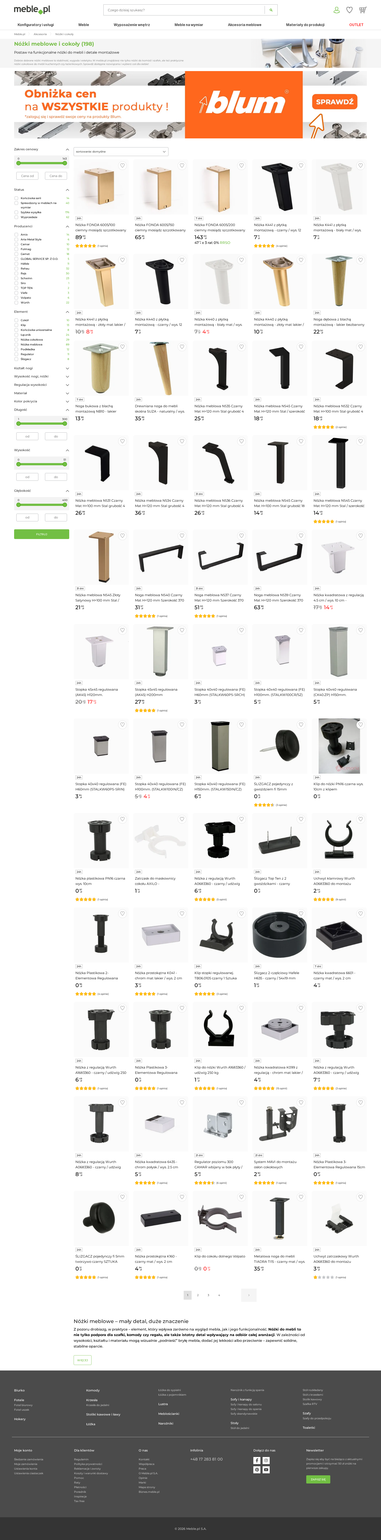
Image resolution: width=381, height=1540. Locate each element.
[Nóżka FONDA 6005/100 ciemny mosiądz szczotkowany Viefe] (101, 187)
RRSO (225, 243)
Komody (93, 1390)
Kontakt (144, 1459)
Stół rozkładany (313, 1390)
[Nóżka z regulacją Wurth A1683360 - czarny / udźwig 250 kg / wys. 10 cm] (101, 1029)
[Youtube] (266, 1469)
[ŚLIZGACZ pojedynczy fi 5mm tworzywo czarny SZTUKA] (101, 1218)
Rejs (45, 273)
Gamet (45, 254)
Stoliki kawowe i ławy (103, 1414)
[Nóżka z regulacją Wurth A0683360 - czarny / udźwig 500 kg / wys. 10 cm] (220, 840)
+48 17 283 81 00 (206, 1459)
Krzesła (91, 1400)
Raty (77, 1482)
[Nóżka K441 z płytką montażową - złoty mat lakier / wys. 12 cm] (101, 281)
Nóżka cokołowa (45, 339)
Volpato (45, 297)
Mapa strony (147, 1487)
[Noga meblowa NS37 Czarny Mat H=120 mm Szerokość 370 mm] (220, 557)
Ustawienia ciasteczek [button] (28, 1473)
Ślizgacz (45, 359)
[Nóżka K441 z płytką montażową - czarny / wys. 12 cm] (279, 187)
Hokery (20, 1419)
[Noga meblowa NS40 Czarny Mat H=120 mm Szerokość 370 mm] (160, 557)
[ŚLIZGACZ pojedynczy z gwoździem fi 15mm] (279, 746)
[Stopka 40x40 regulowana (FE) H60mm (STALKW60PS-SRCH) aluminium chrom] (220, 651)
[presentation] (20, 104)
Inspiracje (80, 1496)
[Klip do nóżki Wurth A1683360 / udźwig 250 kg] (220, 1029)
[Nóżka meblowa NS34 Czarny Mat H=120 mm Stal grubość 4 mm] (160, 462)
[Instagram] (266, 1460)
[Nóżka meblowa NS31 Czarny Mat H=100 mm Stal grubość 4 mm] (101, 462)
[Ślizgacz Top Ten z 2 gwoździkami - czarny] (279, 840)
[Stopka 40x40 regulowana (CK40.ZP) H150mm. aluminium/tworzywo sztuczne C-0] (339, 651)
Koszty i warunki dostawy (91, 1473)
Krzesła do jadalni (97, 1405)
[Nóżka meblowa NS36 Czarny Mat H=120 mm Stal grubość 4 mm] (220, 462)
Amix (45, 234)
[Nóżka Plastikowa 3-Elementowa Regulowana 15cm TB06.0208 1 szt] (339, 1124)
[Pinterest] (256, 1469)
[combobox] (121, 151)
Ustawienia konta (25, 1468)
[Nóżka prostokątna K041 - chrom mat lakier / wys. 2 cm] (160, 935)
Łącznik (45, 334)
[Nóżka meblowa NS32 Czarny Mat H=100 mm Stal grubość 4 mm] (339, 368)
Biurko (19, 1390)
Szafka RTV (310, 1404)
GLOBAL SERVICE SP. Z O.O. (45, 258)
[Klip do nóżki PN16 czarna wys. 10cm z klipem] (339, 746)
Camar (45, 244)
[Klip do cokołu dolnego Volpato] (220, 1218)
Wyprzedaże (45, 217)
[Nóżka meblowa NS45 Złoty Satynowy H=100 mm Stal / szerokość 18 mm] (101, 557)
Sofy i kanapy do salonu (246, 1404)
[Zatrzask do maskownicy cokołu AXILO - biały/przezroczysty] (160, 840)
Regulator (45, 354)
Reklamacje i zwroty (87, 1468)
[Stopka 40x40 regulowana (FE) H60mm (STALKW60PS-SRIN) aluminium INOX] (101, 746)
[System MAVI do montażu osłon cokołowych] (279, 1124)
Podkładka (45, 349)
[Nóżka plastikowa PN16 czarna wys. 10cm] (101, 840)
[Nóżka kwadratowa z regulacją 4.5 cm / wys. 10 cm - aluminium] (339, 557)
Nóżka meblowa (45, 344)
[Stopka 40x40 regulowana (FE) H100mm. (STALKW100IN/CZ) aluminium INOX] (160, 746)
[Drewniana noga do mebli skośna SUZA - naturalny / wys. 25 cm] (160, 368)
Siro (45, 283)
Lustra (163, 1404)
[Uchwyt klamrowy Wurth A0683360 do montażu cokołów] (339, 840)
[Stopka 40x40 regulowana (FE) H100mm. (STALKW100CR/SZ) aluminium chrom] (279, 651)
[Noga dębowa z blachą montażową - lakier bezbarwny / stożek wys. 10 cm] (339, 281)
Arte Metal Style (45, 239)
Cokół (45, 320)
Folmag (45, 249)
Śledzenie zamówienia (28, 1459)
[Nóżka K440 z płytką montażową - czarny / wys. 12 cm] (160, 281)
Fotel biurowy (23, 1405)
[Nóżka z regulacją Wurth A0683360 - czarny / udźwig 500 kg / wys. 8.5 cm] (339, 1029)
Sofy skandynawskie (244, 1413)
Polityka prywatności (88, 1464)
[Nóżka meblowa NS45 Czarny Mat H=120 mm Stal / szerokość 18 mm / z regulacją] (279, 368)
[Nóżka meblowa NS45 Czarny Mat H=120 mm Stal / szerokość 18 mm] (339, 462)
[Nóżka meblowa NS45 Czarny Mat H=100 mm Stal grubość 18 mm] (279, 462)
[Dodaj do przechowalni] (122, 166)
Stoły (235, 1423)
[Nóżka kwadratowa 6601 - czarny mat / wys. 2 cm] (339, 935)
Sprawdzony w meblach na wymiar (45, 205)
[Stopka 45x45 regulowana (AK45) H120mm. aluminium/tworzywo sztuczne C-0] (101, 651)
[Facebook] (256, 1460)
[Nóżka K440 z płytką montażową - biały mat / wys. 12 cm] (220, 281)
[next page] (249, 1295)
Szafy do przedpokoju (317, 1418)
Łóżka (90, 1424)
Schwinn (45, 278)
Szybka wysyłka (45, 212)
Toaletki (309, 1428)
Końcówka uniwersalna (45, 330)
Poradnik (80, 1491)
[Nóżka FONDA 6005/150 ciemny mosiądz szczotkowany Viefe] (160, 187)
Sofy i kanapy (241, 1399)
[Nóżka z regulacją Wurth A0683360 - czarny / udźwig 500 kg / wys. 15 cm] (101, 1124)
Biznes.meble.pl (149, 1491)
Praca (142, 1468)
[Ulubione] (349, 10)
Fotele (19, 1400)
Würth (45, 302)
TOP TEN (45, 288)
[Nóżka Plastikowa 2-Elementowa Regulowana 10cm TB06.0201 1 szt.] (101, 935)
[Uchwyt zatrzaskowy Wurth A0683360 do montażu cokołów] (339, 1218)
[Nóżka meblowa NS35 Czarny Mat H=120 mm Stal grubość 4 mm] (220, 368)
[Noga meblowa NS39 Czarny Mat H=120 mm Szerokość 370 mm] (279, 557)
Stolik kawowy (312, 1399)
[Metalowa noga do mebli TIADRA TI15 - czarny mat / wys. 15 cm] (279, 1218)
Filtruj (41, 534)
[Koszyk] (363, 10)
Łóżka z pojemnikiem (172, 1394)
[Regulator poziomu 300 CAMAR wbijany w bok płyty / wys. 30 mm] (220, 1124)
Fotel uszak (21, 1409)
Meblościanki (168, 1414)
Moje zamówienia (25, 1464)
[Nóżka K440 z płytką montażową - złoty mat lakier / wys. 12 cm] (279, 281)
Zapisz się (318, 1479)
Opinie (143, 1478)
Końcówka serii (45, 198)
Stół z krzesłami (313, 1394)
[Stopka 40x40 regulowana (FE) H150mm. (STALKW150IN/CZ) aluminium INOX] (220, 746)
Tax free (79, 1501)
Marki (142, 1482)
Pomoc (79, 1478)
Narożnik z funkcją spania (247, 1390)
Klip (45, 325)
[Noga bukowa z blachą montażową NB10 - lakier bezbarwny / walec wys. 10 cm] (101, 368)
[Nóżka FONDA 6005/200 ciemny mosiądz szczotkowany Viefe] (220, 187)
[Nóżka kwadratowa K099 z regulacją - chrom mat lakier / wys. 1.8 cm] (279, 1029)
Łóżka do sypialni (169, 1390)
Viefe (45, 292)
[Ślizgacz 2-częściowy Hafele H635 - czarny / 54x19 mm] (279, 935)
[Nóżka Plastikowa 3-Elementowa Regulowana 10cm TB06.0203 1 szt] (160, 1029)
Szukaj (271, 10)
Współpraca (146, 1464)
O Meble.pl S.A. (148, 1473)
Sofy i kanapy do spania (246, 1409)
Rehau (45, 268)
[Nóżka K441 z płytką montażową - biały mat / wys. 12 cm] (339, 187)
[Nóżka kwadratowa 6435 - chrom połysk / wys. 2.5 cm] (160, 1124)
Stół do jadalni (240, 1428)
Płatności (80, 1487)
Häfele (45, 263)
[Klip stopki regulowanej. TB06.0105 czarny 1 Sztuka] (220, 935)
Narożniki (165, 1423)
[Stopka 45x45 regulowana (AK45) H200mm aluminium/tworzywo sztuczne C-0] (160, 651)
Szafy (307, 1413)
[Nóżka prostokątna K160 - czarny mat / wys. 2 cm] (160, 1218)
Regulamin (81, 1459)
